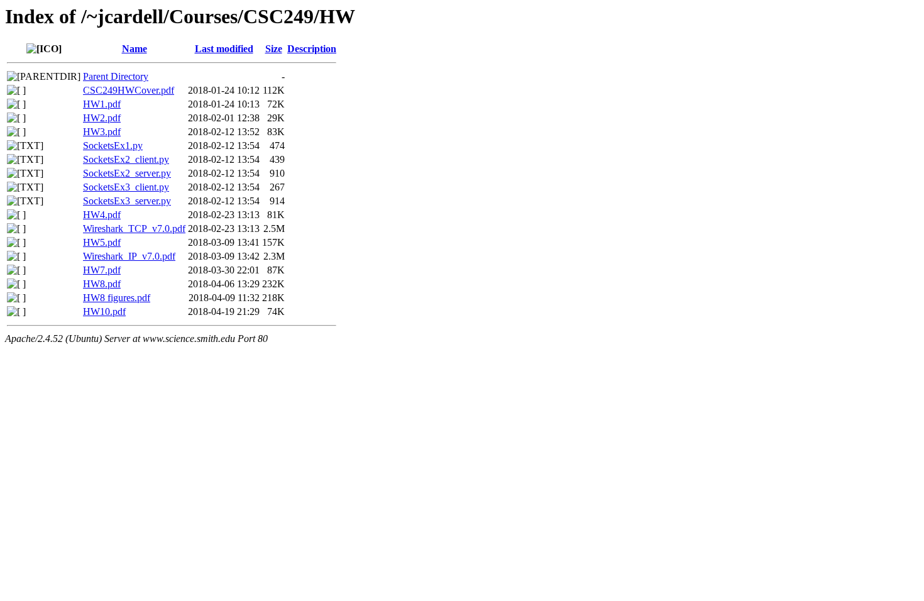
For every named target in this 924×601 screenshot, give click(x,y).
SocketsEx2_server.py (127, 173)
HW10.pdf (104, 311)
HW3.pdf (102, 131)
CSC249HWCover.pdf (128, 90)
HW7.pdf (102, 270)
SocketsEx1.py (113, 145)
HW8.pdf (102, 283)
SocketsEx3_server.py (127, 201)
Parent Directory (115, 76)
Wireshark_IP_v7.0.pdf (129, 256)
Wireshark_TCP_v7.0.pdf (134, 228)
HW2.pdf (102, 118)
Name (134, 48)
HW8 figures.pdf (116, 297)
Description (311, 48)
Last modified (224, 48)
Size (273, 48)
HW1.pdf (102, 104)
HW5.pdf (102, 242)
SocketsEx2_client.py (126, 159)
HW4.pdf (102, 214)
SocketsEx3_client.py (126, 187)
